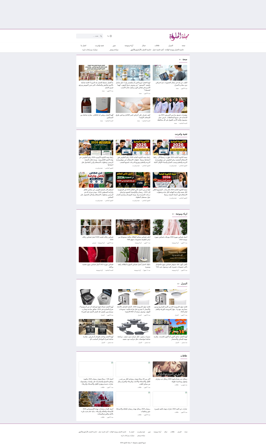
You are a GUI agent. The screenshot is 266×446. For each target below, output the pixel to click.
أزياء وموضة (175, 243)
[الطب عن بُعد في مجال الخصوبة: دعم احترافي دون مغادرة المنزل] (170, 80)
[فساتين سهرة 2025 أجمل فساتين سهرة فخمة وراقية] (96, 259)
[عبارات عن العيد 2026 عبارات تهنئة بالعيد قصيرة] (170, 405)
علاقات (177, 385)
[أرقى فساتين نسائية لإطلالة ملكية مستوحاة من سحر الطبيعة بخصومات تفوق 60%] (133, 231)
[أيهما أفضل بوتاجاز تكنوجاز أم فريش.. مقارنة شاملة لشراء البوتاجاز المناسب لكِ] (96, 331)
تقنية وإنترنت (173, 165)
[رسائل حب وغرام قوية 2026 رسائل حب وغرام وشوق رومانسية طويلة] (170, 375)
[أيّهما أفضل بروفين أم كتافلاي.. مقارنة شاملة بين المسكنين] (96, 111)
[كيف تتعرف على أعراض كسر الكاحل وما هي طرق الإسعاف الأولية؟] (133, 111)
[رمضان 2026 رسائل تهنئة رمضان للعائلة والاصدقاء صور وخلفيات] (133, 405)
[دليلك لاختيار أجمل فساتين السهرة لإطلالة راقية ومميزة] (133, 259)
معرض (94, 243)
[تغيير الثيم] (109, 36)
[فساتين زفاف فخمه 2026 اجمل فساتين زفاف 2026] (96, 231)
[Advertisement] (203, 14)
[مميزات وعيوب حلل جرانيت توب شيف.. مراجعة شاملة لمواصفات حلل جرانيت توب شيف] (133, 331)
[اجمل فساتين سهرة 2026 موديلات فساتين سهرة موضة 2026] (170, 231)
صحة (185, 59)
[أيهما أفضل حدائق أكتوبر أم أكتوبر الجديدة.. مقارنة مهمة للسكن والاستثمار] (170, 331)
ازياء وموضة (181, 213)
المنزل (184, 283)
